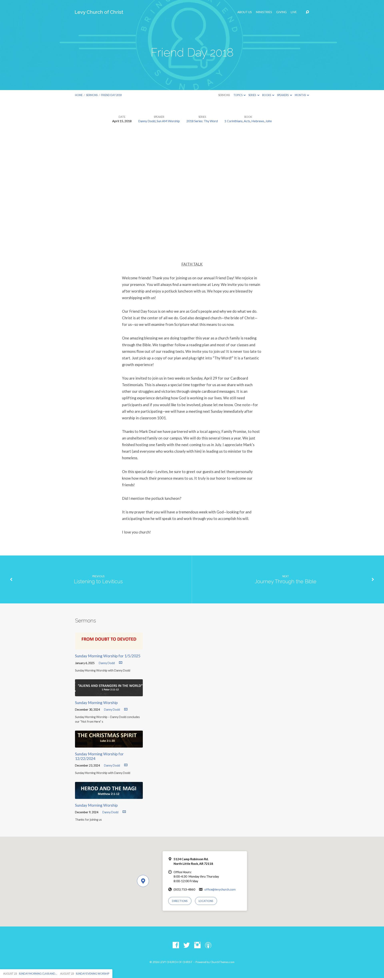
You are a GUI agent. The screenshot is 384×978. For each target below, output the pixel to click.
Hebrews (257, 121)
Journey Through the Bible (285, 581)
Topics (238, 95)
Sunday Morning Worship (96, 702)
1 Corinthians (233, 121)
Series (252, 95)
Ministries (264, 12)
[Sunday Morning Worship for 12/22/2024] (109, 744)
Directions (180, 901)
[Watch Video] (120, 662)
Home (79, 95)
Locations (206, 901)
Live (294, 12)
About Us (244, 12)
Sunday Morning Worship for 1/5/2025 (107, 656)
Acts (247, 121)
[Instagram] (197, 945)
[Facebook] (176, 945)
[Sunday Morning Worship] (109, 693)
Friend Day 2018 (111, 95)
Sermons (92, 95)
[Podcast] (208, 945)
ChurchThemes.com (222, 962)
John (268, 121)
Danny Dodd (146, 121)
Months (300, 95)
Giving (281, 12)
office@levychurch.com (220, 889)
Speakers (283, 95)
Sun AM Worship (168, 121)
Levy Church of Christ (99, 12)
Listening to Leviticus (98, 581)
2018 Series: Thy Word (202, 121)
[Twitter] (186, 945)
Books (266, 95)
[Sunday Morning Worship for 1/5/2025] (109, 646)
